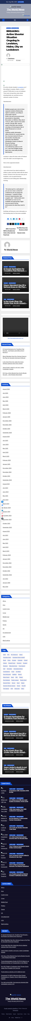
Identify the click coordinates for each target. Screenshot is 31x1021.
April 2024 (5, 499)
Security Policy (6, 683)
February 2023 (7, 555)
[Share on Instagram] (16, 219)
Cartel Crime (6, 609)
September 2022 (7, 574)
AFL (8, 654)
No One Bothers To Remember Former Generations (18, 819)
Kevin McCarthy (7, 674)
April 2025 (5, 452)
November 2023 (7, 519)
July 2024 (5, 488)
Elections (5, 666)
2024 (4, 654)
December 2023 (7, 515)
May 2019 (5, 586)
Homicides (9, 668)
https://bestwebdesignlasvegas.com (15, 338)
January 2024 (6, 511)
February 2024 (7, 507)
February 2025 (7, 460)
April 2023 (5, 547)
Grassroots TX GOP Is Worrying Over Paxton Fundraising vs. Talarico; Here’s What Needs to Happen (14, 977)
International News (18, 668)
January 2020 (6, 582)
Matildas (14, 674)
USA (4, 636)
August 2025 (6, 436)
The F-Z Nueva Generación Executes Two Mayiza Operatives (19, 865)
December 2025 (7, 420)
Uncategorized (15, 28)
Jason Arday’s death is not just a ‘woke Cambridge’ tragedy (15, 769)
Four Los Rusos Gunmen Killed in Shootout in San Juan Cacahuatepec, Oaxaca (19, 857)
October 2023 (6, 523)
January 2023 (6, 559)
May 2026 (5, 401)
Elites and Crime (13, 666)
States (22, 683)
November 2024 (7, 472)
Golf (4, 668)
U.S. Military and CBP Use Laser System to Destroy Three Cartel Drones (18, 801)
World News (11, 58)
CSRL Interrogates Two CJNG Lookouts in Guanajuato (17, 809)
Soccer (13, 683)
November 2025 (7, 424)
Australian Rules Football (19, 657)
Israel (13, 671)
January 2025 (6, 464)
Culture (5, 663)
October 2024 (6, 476)
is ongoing (20, 87)
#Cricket (18, 60)
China (9, 660)
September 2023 (7, 527)
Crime (4, 613)
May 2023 (5, 543)
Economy (19, 663)
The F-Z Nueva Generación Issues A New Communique (19, 846)
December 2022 (7, 563)
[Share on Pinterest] (19, 219)
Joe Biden (18, 671)
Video (22, 688)
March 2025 (6, 456)
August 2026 (6, 389)
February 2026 (7, 413)
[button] (25, 20)
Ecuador (25, 663)
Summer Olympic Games (9, 685)
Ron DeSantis (6, 680)
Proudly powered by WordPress (11, 1008)
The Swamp (6, 688)
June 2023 (6, 539)
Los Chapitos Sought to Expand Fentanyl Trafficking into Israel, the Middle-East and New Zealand (18, 876)
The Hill (23, 685)
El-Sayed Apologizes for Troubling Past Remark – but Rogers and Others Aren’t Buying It (13, 350)
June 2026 (6, 397)
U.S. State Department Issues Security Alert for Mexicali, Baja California (18, 838)
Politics (8, 28)
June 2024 (6, 492)
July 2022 (5, 578)
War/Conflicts (6, 640)
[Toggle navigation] (15, 20)
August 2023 (6, 531)
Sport (18, 683)
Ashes (20, 654)
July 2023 (5, 535)
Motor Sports (6, 677)
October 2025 (6, 428)
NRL (16, 677)
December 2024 (7, 468)
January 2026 (6, 416)
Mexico (20, 674)
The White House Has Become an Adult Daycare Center (22, 230)
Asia (5, 299)
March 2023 (6, 551)
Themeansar (15, 1010)
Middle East (6, 617)
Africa (4, 601)
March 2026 (6, 409)
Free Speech (22, 666)
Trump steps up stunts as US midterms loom (13, 971)
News (12, 677)
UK (3, 628)
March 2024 (6, 503)
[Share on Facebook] (8, 219)
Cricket (25, 660)
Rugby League (15, 680)
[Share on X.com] (11, 219)
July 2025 (5, 440)
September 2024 (7, 480)
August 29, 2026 (9, 721)
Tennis (18, 685)
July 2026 (5, 393)
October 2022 (6, 571)
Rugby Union (23, 680)
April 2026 (5, 405)
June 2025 (6, 444)
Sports (4, 624)
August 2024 (6, 484)
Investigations (6, 671)
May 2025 (5, 448)
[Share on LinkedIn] (14, 219)
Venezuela (17, 688)
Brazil (4, 660)
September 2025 (7, 432)
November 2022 (7, 567)
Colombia (20, 660)
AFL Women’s (14, 654)
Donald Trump (11, 663)
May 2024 (5, 495)
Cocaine (14, 660)
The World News (15, 9)
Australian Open (7, 657)
